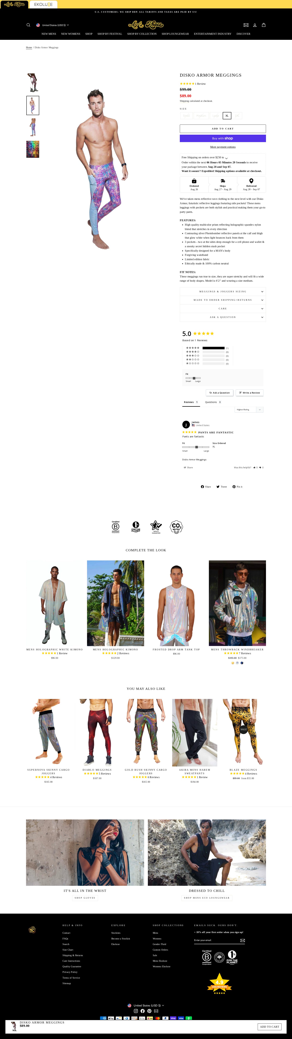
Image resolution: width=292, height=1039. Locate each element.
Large (216, 115)
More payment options (223, 146)
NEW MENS (49, 33)
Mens (155, 933)
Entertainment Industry (213, 33)
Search (66, 944)
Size (183, 109)
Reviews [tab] (189, 402)
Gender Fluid (159, 944)
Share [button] (190, 467)
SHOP (88, 33)
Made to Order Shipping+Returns (223, 300)
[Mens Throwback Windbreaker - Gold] (232, 663)
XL (227, 115)
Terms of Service (71, 978)
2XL (237, 115)
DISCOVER (243, 33)
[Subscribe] (242, 940)
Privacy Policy (70, 972)
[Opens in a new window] (136, 1011)
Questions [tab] (211, 402)
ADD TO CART (269, 1026)
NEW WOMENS (70, 33)
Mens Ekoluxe (160, 961)
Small (186, 115)
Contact (66, 933)
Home (29, 47)
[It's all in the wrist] (85, 852)
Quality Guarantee (72, 966)
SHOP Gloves (85, 898)
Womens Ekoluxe (162, 966)
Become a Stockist (120, 938)
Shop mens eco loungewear (207, 898)
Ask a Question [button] (221, 392)
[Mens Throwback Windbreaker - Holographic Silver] (237, 663)
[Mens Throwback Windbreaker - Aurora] (242, 663)
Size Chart (68, 950)
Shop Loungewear (175, 33)
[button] (255, 467)
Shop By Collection (142, 33)
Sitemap (67, 983)
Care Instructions (71, 961)
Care (223, 308)
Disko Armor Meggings (194, 459)
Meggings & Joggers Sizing (223, 291)
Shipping (184, 101)
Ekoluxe (115, 944)
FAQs (65, 938)
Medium (201, 115)
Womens (157, 938)
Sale (155, 955)
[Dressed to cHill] (207, 852)
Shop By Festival (110, 33)
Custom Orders (160, 950)
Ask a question (223, 317)
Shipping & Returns (73, 955)
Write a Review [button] (251, 392)
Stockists (115, 933)
